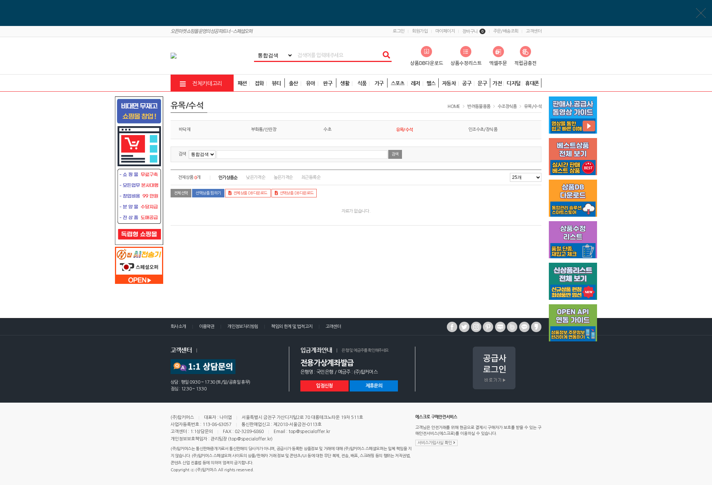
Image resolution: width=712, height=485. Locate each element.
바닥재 (184, 129)
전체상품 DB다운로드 (250, 193)
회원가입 (420, 31)
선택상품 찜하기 (208, 193)
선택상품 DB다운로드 (297, 193)
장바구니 (473, 31)
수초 (327, 129)
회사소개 (178, 326)
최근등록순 (310, 177)
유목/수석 (532, 106)
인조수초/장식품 (482, 129)
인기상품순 (228, 177)
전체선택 (181, 193)
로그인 (398, 31)
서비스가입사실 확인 (435, 443)
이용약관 (207, 326)
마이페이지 (445, 31)
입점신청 (324, 385)
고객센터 (533, 31)
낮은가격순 (255, 177)
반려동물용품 (478, 106)
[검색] (386, 55)
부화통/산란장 (263, 129)
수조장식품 (507, 106)
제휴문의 (374, 385)
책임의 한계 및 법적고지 (291, 326)
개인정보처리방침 (242, 326)
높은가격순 (283, 177)
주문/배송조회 (505, 31)
